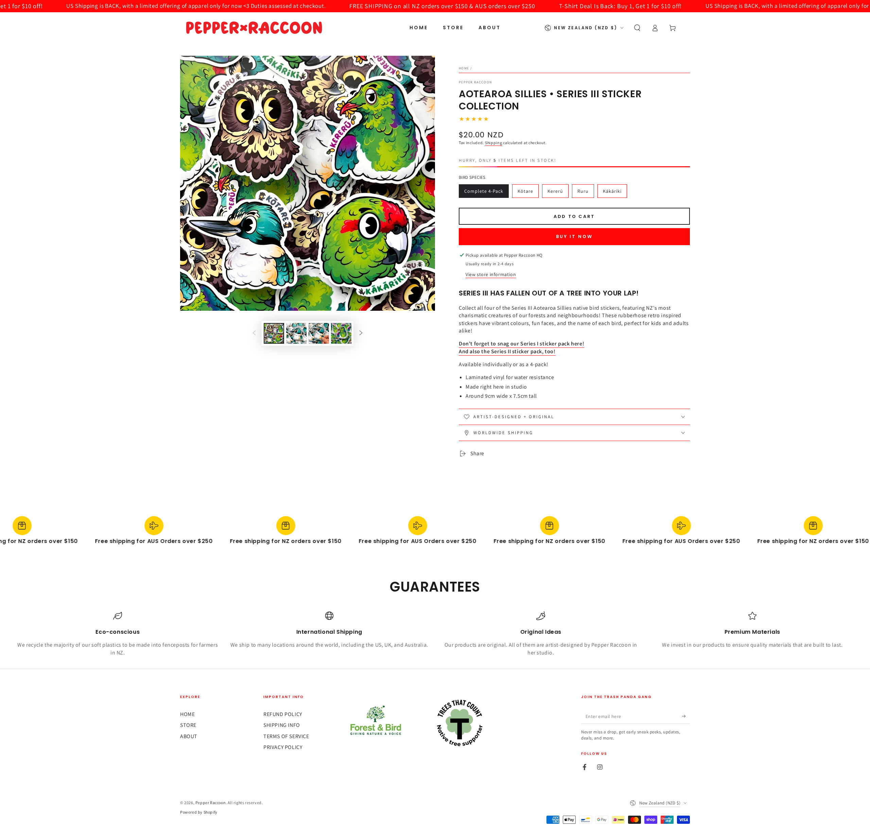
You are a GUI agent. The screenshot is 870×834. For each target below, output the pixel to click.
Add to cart (574, 216)
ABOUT (188, 736)
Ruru (583, 191)
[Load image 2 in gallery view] (296, 333)
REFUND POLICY (282, 714)
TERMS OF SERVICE (286, 736)
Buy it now (574, 236)
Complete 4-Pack (483, 191)
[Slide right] (360, 333)
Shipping (493, 142)
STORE (188, 725)
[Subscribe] (686, 716)
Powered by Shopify (199, 812)
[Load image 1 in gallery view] (274, 333)
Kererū (555, 191)
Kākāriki (612, 191)
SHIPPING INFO (281, 725)
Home (464, 68)
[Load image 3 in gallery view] (319, 333)
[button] (637, 27)
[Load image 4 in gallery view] (341, 333)
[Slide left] (254, 333)
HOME (187, 714)
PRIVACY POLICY (282, 747)
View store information (491, 274)
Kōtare (525, 191)
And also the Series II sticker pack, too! (507, 351)
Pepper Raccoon (475, 82)
